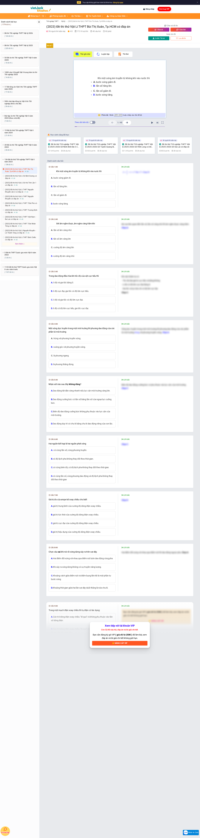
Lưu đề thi (182, 38)
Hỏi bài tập (5, 832)
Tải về (160, 38)
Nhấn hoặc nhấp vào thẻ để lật (121, 115)
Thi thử (126, 54)
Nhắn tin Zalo (193, 832)
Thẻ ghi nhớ (85, 54)
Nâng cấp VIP (120, 643)
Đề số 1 (49, 45)
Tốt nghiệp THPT (52, 21)
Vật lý (63, 21)
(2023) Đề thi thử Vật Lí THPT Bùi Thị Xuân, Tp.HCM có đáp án (90, 21)
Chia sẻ (160, 30)
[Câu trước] (112, 122)
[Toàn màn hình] (162, 122)
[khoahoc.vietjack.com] (41, 9)
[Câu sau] (127, 122)
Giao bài (182, 30)
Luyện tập (105, 54)
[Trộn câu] (157, 122)
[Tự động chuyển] (152, 122)
